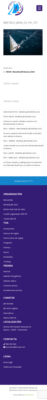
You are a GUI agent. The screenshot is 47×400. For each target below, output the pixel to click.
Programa (7, 242)
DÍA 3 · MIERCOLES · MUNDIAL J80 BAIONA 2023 (21, 157)
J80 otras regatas (10, 308)
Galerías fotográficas (12, 276)
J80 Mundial (8, 303)
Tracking (7, 261)
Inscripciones (8, 228)
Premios (6, 247)
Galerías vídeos (9, 281)
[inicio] (15, 8)
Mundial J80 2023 (10, 204)
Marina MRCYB (9, 318)
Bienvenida (8, 200)
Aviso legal (7, 362)
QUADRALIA (30, 395)
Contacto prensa (10, 285)
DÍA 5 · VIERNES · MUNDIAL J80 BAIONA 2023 (20, 141)
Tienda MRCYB (9, 219)
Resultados (8, 257)
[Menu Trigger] (39, 8)
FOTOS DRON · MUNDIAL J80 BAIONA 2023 (19, 116)
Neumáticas (8, 313)
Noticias (6, 271)
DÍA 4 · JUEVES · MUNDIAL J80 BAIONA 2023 (19, 153)
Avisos (6, 252)
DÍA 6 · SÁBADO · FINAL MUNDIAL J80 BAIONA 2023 (22, 128)
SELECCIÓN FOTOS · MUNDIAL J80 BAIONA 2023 (21, 112)
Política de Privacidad (12, 367)
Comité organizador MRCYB (15, 214)
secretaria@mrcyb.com (15, 347)
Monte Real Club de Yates (14, 209)
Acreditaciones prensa (12, 290)
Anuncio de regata (11, 233)
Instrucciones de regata (13, 238)
